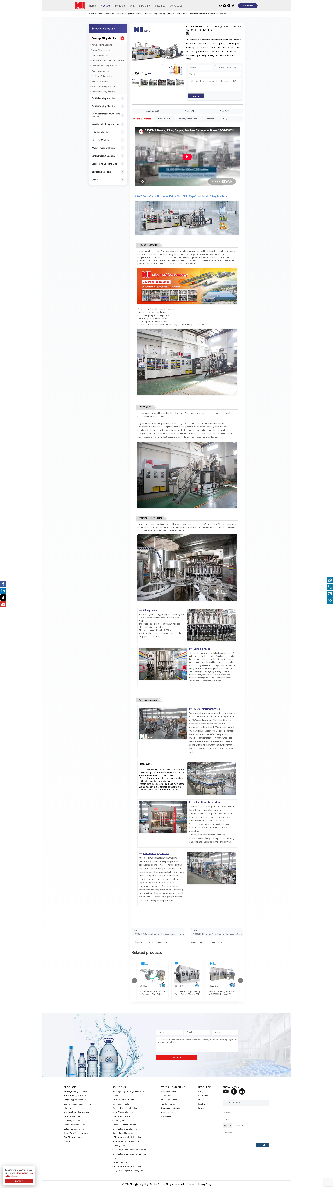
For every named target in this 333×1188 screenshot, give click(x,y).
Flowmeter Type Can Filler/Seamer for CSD (207, 942)
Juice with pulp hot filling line (125, 1141)
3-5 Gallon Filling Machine (102, 76)
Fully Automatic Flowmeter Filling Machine (150, 942)
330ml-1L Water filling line (124, 1100)
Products (115, 13)
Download (203, 1096)
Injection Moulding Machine (105, 124)
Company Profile (168, 1091)
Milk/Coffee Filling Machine (103, 86)
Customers (166, 1116)
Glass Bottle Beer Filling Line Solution (129, 1150)
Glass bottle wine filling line (124, 1108)
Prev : (159, 932)
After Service (167, 1112)
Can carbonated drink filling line (126, 1166)
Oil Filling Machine (100, 140)
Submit (177, 1057)
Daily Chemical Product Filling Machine (106, 115)
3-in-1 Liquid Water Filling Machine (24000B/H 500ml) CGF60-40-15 (222, 992)
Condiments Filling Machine (103, 91)
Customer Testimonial (171, 1108)
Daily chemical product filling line (127, 1171)
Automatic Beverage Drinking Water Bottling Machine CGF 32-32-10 (152, 992)
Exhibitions (248, 6)
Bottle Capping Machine (103, 106)
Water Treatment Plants (103, 147)
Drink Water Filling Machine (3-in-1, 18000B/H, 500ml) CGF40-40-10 (187, 992)
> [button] (240, 980)
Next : (218, 932)
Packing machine (120, 1162)
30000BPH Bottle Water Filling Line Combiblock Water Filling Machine (196, 13)
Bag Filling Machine (101, 171)
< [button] (134, 980)
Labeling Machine (100, 132)
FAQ (200, 1091)
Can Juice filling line (121, 1104)
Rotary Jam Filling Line (122, 1133)
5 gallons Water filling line (124, 1125)
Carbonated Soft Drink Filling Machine (107, 60)
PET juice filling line (121, 1116)
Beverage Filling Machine (132, 13)
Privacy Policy (204, 1184)
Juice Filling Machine (100, 55)
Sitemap (191, 1184)
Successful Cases (169, 1100)
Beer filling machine (100, 70)
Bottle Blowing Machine (103, 98)
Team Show (166, 1096)
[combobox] (227, 1125)
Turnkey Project (168, 1104)
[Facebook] (224, 6)
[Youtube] (220, 6)
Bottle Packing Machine (103, 155)
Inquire (196, 96)
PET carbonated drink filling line (126, 1137)
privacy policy (21, 1173)
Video (201, 1100)
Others (95, 179)
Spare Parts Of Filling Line (104, 163)
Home (106, 13)
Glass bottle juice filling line (124, 1129)
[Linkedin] (228, 6)
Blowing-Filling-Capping (155, 13)
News (201, 1108)
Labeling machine (120, 1146)
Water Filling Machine (100, 50)
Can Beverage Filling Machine (104, 65)
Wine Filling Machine (100, 81)
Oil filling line (118, 1121)
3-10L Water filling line (122, 1112)
